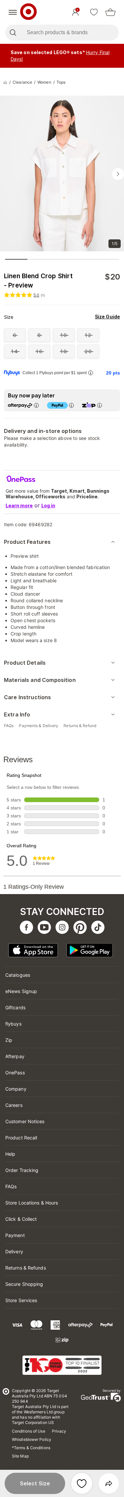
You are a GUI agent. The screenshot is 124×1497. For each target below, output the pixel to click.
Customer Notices (25, 1121)
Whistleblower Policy (31, 1439)
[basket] (110, 12)
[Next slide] (118, 174)
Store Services (21, 1300)
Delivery (14, 1251)
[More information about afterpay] (36, 405)
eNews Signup (21, 991)
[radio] (15, 335)
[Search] (12, 33)
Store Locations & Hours (31, 1203)
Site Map (20, 1456)
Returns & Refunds (25, 1268)
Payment (15, 1235)
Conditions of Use (28, 1431)
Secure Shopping (24, 1284)
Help (10, 1154)
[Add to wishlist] (81, 1483)
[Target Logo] (28, 12)
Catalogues (17, 975)
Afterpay (14, 1056)
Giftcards (15, 1007)
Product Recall (21, 1137)
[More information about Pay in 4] (71, 405)
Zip (8, 1040)
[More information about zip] (99, 405)
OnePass (15, 1072)
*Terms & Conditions (31, 1447)
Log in (48, 505)
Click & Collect (21, 1219)
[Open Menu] (13, 12)
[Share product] (108, 1483)
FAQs (11, 1186)
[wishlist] (94, 12)
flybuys (13, 1024)
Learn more (19, 505)
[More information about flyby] (90, 373)
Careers (13, 1105)
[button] (35, 1483)
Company (15, 1089)
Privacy (59, 1431)
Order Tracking (21, 1170)
